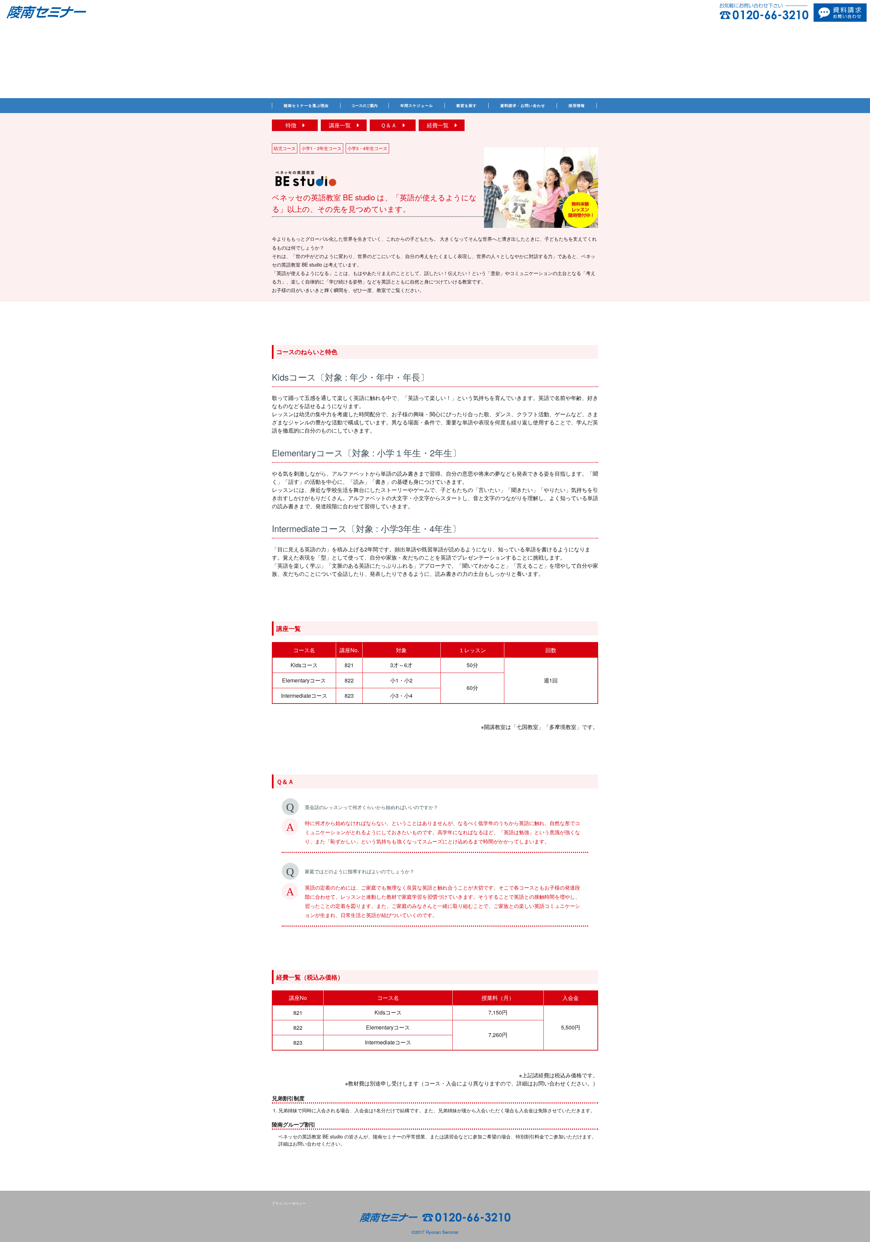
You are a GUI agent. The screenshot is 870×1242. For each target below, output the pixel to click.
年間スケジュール (416, 105)
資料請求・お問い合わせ (522, 105)
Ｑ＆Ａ (391, 125)
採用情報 (577, 105)
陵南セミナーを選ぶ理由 (306, 105)
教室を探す (466, 105)
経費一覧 (440, 125)
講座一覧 (342, 125)
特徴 (293, 125)
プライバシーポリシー (289, 1203)
